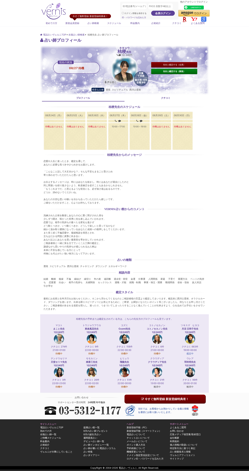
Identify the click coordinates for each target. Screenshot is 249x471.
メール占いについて (137, 441)
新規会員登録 (72, 23)
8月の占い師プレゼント (95, 430)
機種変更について (136, 451)
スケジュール (114, 23)
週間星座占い (90, 437)
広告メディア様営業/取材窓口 (185, 434)
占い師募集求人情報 (180, 451)
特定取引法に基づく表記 (182, 448)
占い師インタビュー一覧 (96, 444)
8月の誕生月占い (92, 434)
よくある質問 (198, 23)
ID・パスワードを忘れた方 (134, 17)
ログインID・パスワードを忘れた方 (145, 458)
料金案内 (135, 23)
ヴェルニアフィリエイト (182, 455)
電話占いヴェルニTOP (51, 427)
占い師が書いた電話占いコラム (99, 448)
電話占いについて (136, 434)
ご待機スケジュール (50, 437)
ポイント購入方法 (136, 444)
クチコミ (176, 23)
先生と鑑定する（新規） (174, 71)
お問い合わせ (177, 430)
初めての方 (51, 23)
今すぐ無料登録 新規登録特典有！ (166, 399)
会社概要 (174, 437)
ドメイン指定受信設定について (143, 455)
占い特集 (88, 451)
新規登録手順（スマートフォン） (144, 430)
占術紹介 (156, 23)
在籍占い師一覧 (48, 434)
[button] (194, 13)
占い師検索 (93, 23)
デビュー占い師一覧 (93, 441)
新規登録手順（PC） (137, 427)
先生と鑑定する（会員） (174, 64)
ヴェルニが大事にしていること (56, 451)
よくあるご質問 (178, 427)
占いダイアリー (91, 455)
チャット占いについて (138, 437)
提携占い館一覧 (91, 427)
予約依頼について (136, 448)
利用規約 (174, 441)
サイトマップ (177, 458)
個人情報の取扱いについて (184, 444)
